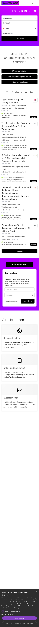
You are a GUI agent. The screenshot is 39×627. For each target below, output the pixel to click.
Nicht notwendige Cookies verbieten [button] (19, 623)
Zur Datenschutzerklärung (11, 608)
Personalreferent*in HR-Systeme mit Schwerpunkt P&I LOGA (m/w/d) (16, 228)
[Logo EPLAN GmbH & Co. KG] (35, 100)
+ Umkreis (7, 33)
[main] (19, 212)
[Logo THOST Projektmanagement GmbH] (35, 225)
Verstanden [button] (19, 618)
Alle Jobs (4, 105)
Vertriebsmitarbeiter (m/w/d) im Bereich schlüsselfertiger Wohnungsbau (16, 126)
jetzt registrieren (19, 264)
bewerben (33, 117)
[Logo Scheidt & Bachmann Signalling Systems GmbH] (35, 155)
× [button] (37, 591)
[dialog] (19, 608)
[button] (35, 33)
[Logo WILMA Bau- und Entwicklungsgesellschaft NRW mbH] (35, 123)
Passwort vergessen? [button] (11, 301)
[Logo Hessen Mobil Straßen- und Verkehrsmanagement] (35, 187)
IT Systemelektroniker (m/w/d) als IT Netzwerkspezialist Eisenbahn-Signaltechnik (16, 158)
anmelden (27, 301)
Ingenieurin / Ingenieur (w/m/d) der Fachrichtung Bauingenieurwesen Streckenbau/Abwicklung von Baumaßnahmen (16, 193)
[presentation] (28, 3)
